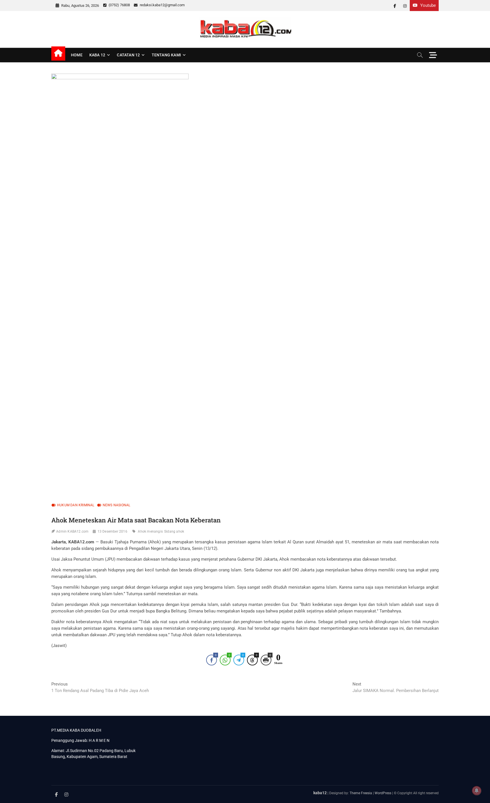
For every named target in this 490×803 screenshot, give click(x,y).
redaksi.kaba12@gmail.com (162, 5)
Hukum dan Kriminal (75, 505)
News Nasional (116, 505)
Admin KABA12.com (72, 531)
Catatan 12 (128, 55)
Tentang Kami (166, 55)
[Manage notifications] (476, 790)
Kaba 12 (97, 55)
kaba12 (320, 793)
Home (77, 55)
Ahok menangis (150, 531)
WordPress (383, 793)
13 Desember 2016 (112, 531)
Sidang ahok (174, 531)
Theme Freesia (361, 793)
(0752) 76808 (119, 5)
